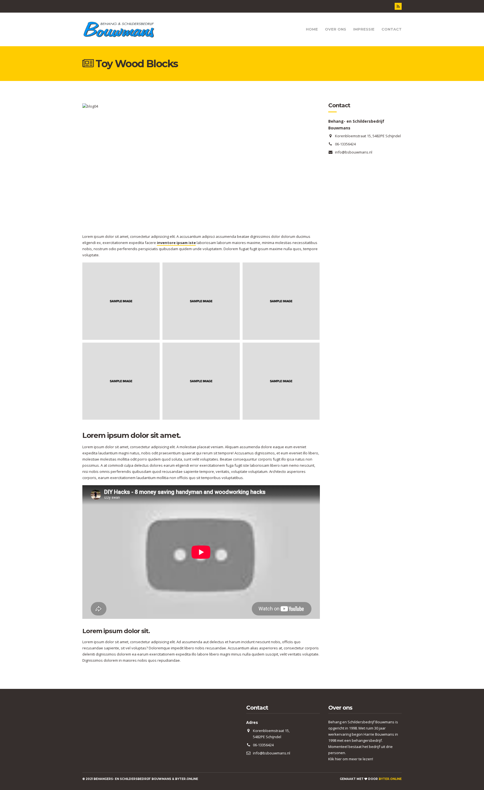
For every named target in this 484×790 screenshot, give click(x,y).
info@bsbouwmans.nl (353, 152)
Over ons (335, 29)
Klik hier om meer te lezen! (350, 758)
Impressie (363, 29)
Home (312, 29)
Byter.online (390, 779)
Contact (391, 29)
